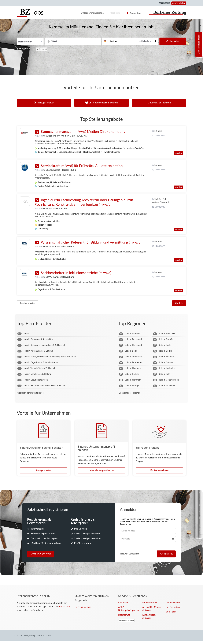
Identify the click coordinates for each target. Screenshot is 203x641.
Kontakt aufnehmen (159, 470)
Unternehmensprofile (92, 13)
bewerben (178, 153)
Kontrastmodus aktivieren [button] (149, 616)
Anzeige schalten (178, 3)
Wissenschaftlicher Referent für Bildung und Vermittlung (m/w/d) (91, 242)
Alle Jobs (39, 136)
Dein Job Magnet (83, 607)
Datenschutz (124, 615)
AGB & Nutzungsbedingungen (128, 608)
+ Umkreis (144, 41)
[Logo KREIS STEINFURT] (25, 202)
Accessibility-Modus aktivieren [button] (151, 608)
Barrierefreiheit (173, 603)
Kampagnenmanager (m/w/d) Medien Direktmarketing (83, 132)
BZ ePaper (64, 606)
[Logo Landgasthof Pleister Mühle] (25, 167)
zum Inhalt (171, 612)
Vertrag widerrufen (126, 620)
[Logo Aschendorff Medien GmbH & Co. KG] (25, 133)
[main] (101, 302)
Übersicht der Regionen (129, 393)
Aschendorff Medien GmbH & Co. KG (67, 136)
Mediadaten (164, 3)
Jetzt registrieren (40, 554)
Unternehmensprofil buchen (101, 470)
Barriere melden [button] (149, 603)
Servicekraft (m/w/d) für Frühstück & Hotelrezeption (82, 166)
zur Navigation (173, 607)
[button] (155, 41)
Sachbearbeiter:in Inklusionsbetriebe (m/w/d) (76, 273)
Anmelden (135, 13)
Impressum (123, 603)
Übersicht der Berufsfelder (29, 393)
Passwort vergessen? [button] (129, 554)
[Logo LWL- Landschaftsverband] (25, 244)
